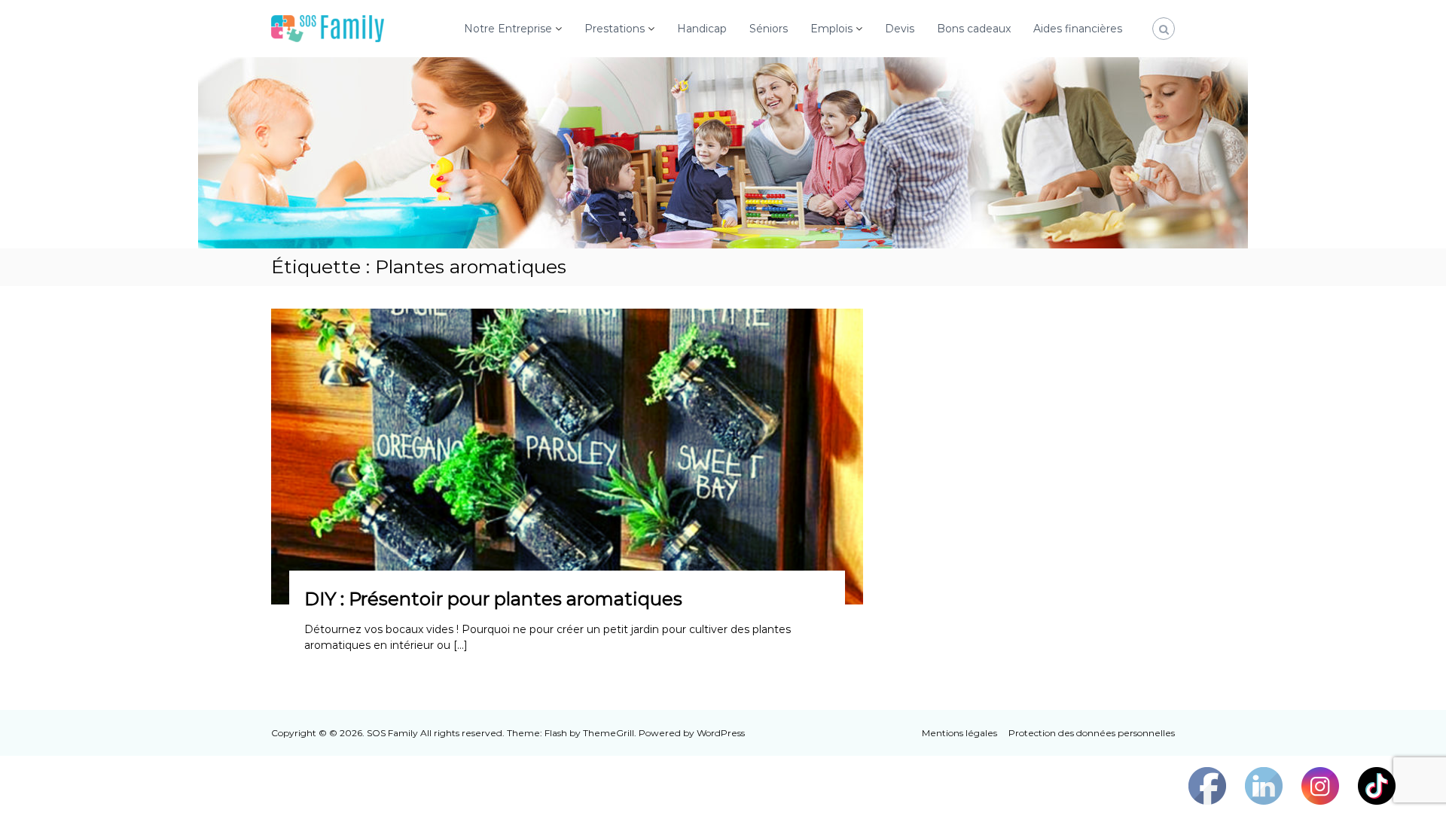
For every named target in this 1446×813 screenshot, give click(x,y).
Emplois (831, 28)
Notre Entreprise (508, 28)
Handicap (702, 28)
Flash (556, 732)
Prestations (614, 28)
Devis (899, 28)
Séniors (768, 28)
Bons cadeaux (974, 28)
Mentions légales (959, 732)
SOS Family (392, 732)
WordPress (721, 732)
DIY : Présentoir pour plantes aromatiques (493, 599)
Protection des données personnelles (1091, 732)
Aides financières (1077, 28)
